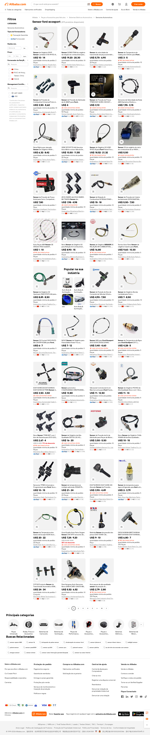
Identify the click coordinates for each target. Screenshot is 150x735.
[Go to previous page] (69, 608)
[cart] (120, 5)
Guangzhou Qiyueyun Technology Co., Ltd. (102, 304)
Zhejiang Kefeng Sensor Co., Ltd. (101, 447)
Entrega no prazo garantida (43, 678)
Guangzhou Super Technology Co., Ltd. (74, 449)
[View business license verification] (96, 731)
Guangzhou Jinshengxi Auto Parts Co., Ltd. (102, 161)
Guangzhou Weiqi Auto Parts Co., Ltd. (74, 353)
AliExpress (41, 724)
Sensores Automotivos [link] (104, 17)
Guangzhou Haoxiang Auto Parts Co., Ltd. (74, 551)
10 (102, 608)
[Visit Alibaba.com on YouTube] (141, 696)
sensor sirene (30, 652)
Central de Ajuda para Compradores (99, 670)
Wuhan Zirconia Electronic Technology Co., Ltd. (45, 353)
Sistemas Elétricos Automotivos (80, 17)
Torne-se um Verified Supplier (131, 682)
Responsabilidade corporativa (15, 678)
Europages (109, 724)
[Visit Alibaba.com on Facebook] (122, 696)
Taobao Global (85, 724)
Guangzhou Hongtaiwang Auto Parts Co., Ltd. (45, 259)
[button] (88, 4)
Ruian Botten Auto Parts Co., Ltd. (130, 546)
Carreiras (8, 682)
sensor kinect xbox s (114, 642)
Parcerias (124, 687)
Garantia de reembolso (42, 673)
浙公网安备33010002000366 (113, 731)
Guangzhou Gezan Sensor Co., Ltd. (102, 400)
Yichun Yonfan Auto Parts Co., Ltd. (74, 65)
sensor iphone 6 (95, 642)
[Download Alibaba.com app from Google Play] (138, 714)
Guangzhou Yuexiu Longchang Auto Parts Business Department (102, 65)
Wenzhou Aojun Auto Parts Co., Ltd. (102, 114)
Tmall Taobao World (63, 724)
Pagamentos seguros (41, 669)
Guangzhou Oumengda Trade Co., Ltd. (45, 402)
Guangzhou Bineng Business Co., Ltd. (74, 257)
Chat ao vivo (96, 676)
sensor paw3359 (31, 647)
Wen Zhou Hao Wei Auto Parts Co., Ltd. (130, 497)
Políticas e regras (40, 693)
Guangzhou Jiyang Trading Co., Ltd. (45, 304)
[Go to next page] (106, 608)
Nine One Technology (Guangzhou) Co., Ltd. (130, 209)
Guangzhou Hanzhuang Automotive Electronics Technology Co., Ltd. (130, 114)
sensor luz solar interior (82, 652)
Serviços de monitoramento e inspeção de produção (44, 688)
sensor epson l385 (16, 642)
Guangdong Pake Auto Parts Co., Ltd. (102, 499)
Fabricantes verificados (71, 669)
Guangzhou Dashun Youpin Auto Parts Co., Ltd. (45, 65)
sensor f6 (32, 642)
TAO (93, 724)
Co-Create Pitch (11, 673)
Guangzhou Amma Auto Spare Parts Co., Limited (74, 159)
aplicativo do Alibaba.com (106, 714)
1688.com (50, 724)
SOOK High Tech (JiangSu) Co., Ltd (45, 545)
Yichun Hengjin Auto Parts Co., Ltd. (74, 114)
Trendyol (100, 724)
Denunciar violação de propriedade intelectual (100, 690)
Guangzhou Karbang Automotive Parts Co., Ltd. (74, 400)
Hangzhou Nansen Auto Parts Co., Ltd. (102, 354)
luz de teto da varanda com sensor (117, 647)
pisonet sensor (78, 647)
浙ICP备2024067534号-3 (135, 731)
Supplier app (59, 714)
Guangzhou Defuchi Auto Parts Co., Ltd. (102, 259)
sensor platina (94, 647)
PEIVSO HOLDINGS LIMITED (128, 402)
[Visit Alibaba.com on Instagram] (136, 696)
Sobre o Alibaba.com (13, 664)
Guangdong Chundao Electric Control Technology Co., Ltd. (74, 497)
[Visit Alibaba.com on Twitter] (131, 696)
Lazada (75, 724)
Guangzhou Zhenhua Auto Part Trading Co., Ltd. (102, 209)
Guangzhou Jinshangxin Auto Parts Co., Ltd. (45, 112)
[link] (147, 713)
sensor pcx (62, 647)
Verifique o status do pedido (131, 678)
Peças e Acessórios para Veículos (53, 17)
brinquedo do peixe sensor (50, 642)
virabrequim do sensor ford (75, 642)
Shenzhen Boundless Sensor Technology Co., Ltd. (45, 452)
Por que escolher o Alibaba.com (16, 669)
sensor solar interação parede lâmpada (55, 652)
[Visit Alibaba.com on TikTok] (145, 696)
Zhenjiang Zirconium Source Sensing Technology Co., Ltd (130, 161)
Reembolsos (96, 684)
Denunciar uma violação (100, 695)
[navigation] (18, 313)
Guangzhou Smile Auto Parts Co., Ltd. (130, 257)
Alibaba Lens (17, 713)
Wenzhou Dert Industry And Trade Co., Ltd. (102, 598)
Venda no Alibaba (127, 669)
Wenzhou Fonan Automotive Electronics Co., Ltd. (130, 66)
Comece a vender (127, 673)
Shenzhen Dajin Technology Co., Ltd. (45, 497)
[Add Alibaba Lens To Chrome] (39, 714)
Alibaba (35, 17)
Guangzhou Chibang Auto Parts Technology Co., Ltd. (130, 304)
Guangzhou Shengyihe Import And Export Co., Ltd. (130, 354)
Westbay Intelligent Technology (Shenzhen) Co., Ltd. (45, 209)
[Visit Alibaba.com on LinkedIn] (127, 696)
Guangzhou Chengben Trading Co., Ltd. (102, 545)
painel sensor (14, 647)
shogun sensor (15, 652)
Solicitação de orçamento (72, 673)
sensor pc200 (47, 647)
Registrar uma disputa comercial (103, 680)
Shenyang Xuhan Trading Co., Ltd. (130, 447)
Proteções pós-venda (42, 682)
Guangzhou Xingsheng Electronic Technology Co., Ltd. (74, 211)
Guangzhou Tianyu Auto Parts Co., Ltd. (45, 159)
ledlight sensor (132, 642)
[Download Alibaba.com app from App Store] (124, 714)
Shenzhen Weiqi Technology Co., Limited (45, 596)
